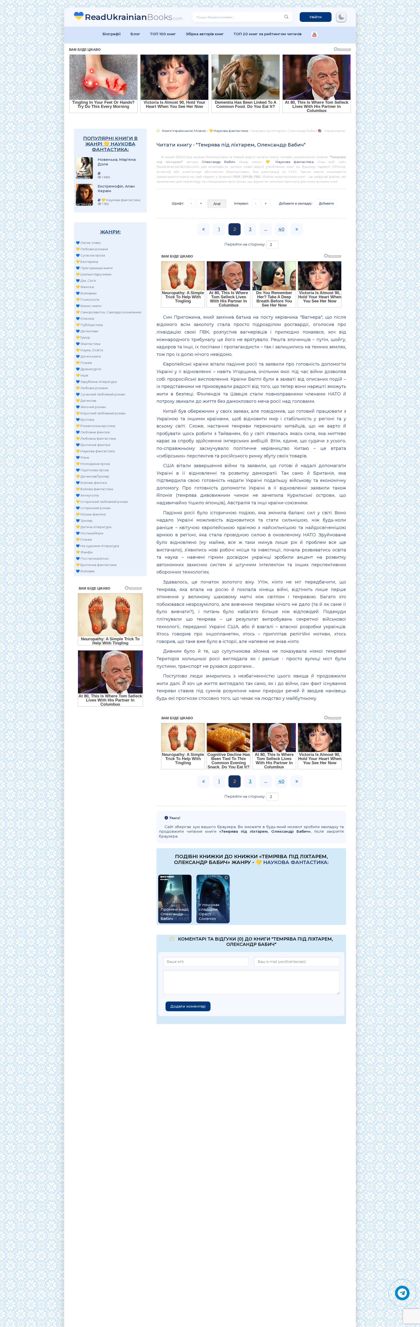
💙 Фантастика (88, 344)
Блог (135, 34)
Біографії (112, 34)
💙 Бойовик (85, 571)
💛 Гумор (83, 337)
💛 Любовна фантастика (96, 438)
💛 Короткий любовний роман (100, 413)
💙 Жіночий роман (91, 407)
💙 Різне (82, 457)
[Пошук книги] (286, 17)
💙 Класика (85, 318)
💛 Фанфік (84, 552)
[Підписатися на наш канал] (314, 35)
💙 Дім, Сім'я (86, 281)
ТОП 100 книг (163, 34)
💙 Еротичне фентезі (93, 445)
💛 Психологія (87, 299)
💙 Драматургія (88, 369)
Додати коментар (188, 1006)
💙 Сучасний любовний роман (100, 394)
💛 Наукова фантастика (95, 451)
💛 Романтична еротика (95, 426)
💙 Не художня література (97, 546)
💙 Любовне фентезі (93, 432)
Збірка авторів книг (205, 34)
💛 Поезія (84, 363)
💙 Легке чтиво (88, 243)
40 (281, 229)
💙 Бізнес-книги (88, 306)
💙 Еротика (85, 419)
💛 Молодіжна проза (93, 464)
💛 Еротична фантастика (96, 565)
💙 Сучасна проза (90, 255)
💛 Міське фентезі (91, 514)
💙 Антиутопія (87, 495)
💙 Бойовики (86, 293)
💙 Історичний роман (93, 508)
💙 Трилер (84, 520)
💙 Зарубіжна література (96, 382)
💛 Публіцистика (89, 325)
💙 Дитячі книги (88, 356)
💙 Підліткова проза (92, 470)
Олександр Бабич (218, 162)
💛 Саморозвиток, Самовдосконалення (108, 312)
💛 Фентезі (85, 287)
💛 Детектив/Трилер (92, 476)
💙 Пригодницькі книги (94, 268)
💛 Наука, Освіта (89, 350)
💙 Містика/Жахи (89, 533)
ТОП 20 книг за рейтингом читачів (268, 34)
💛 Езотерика (87, 262)
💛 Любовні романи (92, 249)
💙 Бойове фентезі (91, 483)
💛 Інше (82, 375)
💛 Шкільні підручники (93, 274)
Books (134, 17)
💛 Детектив (86, 400)
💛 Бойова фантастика (94, 489)
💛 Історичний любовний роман (102, 502)
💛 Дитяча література (93, 527)
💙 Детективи (87, 331)
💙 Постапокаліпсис (92, 558)
